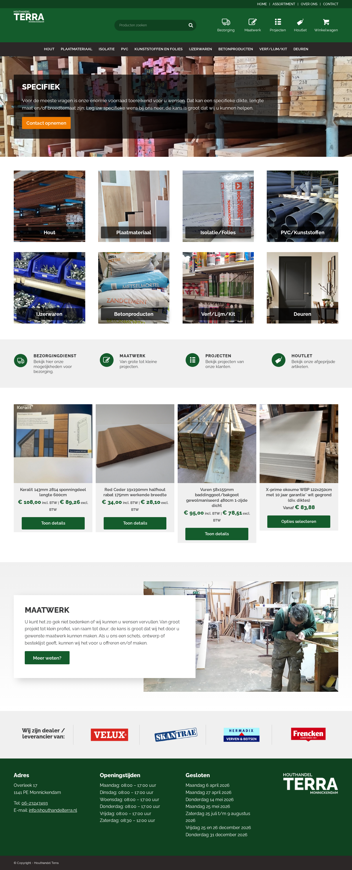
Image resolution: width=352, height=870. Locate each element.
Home (262, 4)
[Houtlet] (300, 16)
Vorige (5, 106)
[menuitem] (262, 4)
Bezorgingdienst (55, 355)
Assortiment (284, 4)
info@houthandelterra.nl (53, 810)
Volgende (347, 106)
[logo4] (29, 16)
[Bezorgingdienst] (21, 360)
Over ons (309, 4)
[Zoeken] (190, 25)
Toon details (53, 523)
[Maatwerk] (253, 16)
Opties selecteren (298, 521)
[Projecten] (278, 16)
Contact (330, 4)
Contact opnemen (46, 123)
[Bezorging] (226, 16)
